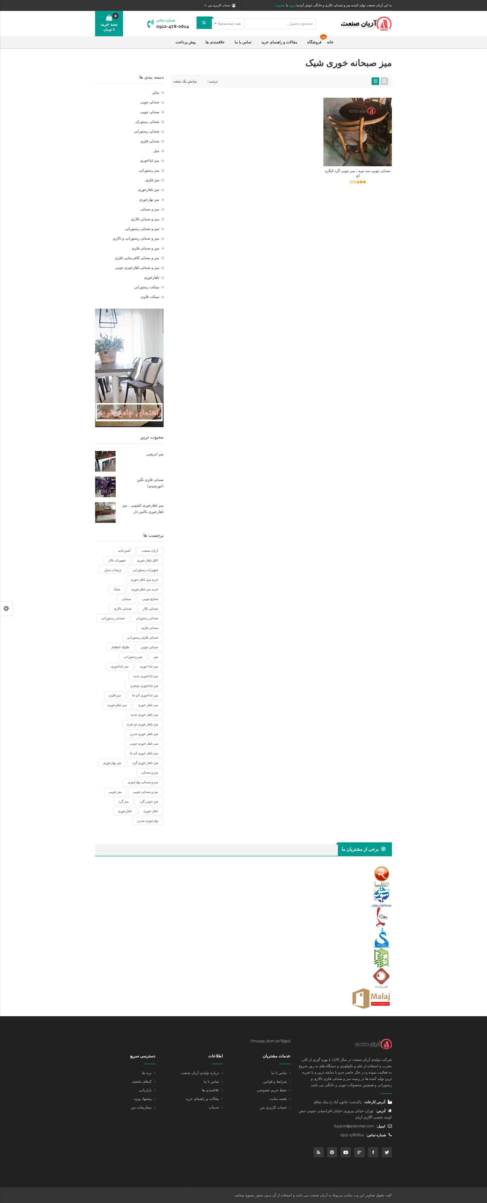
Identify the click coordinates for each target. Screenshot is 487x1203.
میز (156, 657)
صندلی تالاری (123, 608)
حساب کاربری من (273, 1107)
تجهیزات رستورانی (145, 570)
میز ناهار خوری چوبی (144, 743)
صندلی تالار (150, 608)
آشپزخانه (124, 551)
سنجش (338, 183)
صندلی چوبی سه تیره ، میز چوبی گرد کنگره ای (357, 173)
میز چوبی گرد (149, 801)
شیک (116, 589)
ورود (291, 5)
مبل (156, 151)
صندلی (126, 599)
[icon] (387, 1152)
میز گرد (123, 801)
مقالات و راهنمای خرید (202, 1099)
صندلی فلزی (150, 141)
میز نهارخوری (149, 199)
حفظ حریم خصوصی (272, 1090)
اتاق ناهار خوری (147, 560)
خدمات (214, 1107)
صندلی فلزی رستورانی (142, 637)
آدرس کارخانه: (374, 1102)
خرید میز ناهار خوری (144, 579)
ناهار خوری (150, 811)
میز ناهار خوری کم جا (144, 753)
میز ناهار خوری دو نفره (142, 724)
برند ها (147, 1073)
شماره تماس (165, 20)
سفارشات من (141, 1107)
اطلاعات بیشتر (358, 184)
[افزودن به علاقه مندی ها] (377, 183)
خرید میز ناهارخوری (144, 589)
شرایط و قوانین (275, 1081)
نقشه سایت (278, 1099)
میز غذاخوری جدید (145, 676)
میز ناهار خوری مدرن (144, 734)
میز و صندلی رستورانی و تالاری (136, 238)
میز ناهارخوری (148, 190)
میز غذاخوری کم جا (145, 695)
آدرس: (381, 1111)
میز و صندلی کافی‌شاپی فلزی (137, 258)
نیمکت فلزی (150, 297)
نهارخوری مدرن (147, 821)
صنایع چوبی (150, 599)
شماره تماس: (376, 1135)
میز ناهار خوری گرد (145, 763)
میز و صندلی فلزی (145, 248)
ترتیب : (212, 81)
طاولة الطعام (120, 647)
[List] (384, 81)
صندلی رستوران (147, 122)
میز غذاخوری (120, 666)
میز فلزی (152, 180)
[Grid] (375, 81)
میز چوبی (115, 792)
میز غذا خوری (149, 666)
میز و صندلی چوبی (145, 792)
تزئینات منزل (112, 570)
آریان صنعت (150, 551)
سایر (155, 92)
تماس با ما (279, 1073)
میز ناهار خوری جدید (144, 714)
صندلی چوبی (149, 102)
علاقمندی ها (210, 1090)
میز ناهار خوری (148, 705)
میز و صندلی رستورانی (142, 229)
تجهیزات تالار (117, 560)
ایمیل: (380, 1126)
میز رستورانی (149, 170)
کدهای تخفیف (142, 1081)
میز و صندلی (150, 209)
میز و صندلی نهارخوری (143, 782)
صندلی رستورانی (146, 131)
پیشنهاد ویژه (143, 1099)
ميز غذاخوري (149, 160)
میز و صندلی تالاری (145, 219)
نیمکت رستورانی (146, 287)
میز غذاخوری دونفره (144, 686)
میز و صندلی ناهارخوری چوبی (137, 267)
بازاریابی (145, 1090)
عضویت (279, 5)
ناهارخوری (151, 277)
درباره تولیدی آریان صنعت (200, 1073)
